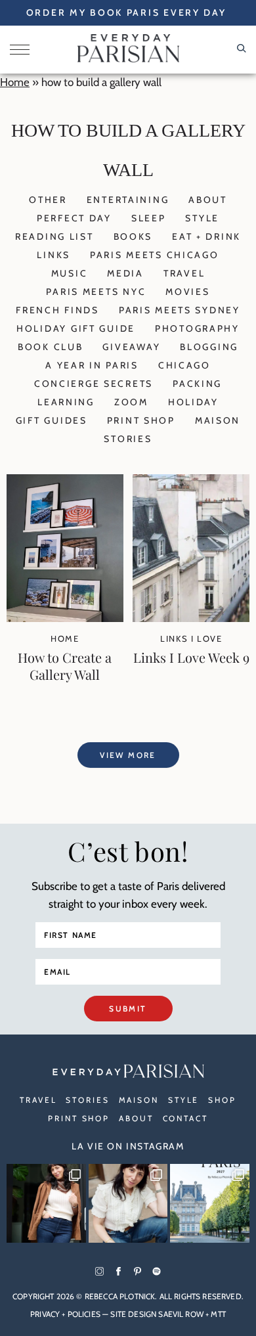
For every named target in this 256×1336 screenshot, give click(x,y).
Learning (66, 402)
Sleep (148, 218)
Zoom (131, 402)
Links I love (191, 638)
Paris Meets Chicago (154, 255)
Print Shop (141, 420)
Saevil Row (180, 1314)
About (207, 200)
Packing (197, 384)
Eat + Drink (206, 236)
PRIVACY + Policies (65, 1314)
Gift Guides (51, 420)
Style (202, 218)
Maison (217, 420)
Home (15, 82)
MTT (218, 1314)
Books (133, 236)
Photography (197, 328)
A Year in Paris (92, 365)
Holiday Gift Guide (75, 328)
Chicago (184, 365)
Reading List (54, 236)
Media (125, 273)
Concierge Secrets (93, 384)
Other (48, 200)
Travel (184, 273)
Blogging (209, 347)
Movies (187, 292)
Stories (128, 439)
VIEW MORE (128, 755)
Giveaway (131, 347)
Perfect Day (74, 218)
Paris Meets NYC (96, 292)
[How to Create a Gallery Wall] (65, 618)
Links (53, 255)
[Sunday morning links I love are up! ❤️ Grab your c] (46, 1203)
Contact (185, 1118)
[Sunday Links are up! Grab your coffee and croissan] (128, 1203)
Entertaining (128, 200)
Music (69, 273)
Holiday (193, 402)
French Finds (57, 310)
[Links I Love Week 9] (191, 618)
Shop (222, 1100)
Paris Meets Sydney (179, 310)
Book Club (50, 347)
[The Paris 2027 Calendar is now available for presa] (209, 1203)
